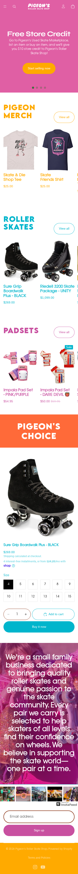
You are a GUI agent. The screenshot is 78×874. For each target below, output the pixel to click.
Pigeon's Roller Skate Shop (31, 849)
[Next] (71, 794)
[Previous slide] (7, 52)
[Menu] (5, 6)
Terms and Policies (39, 857)
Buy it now (39, 626)
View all (64, 117)
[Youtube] (43, 867)
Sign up (39, 830)
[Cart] (73, 6)
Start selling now (39, 68)
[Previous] (6, 794)
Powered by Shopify (60, 849)
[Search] (14, 6)
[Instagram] (35, 867)
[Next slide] (71, 52)
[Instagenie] (66, 806)
